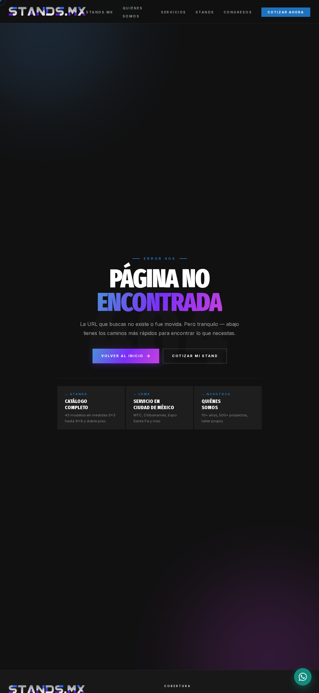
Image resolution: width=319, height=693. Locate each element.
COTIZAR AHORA (286, 12)
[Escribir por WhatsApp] (303, 677)
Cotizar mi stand (195, 356)
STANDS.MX (99, 12)
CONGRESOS (238, 12)
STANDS (205, 12)
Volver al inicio (122, 356)
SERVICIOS (173, 12)
